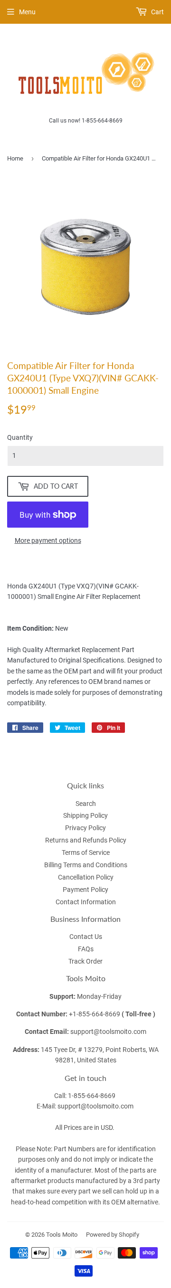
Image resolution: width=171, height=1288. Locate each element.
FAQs (86, 949)
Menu (27, 12)
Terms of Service (86, 852)
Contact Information (86, 902)
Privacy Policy (85, 828)
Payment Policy (85, 889)
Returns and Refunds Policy (85, 840)
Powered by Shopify (112, 1234)
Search (86, 803)
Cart (157, 12)
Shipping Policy (85, 815)
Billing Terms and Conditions (85, 865)
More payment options (48, 540)
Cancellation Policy (86, 877)
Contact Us (85, 936)
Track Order (85, 961)
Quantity (20, 437)
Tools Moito (61, 1234)
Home (15, 158)
